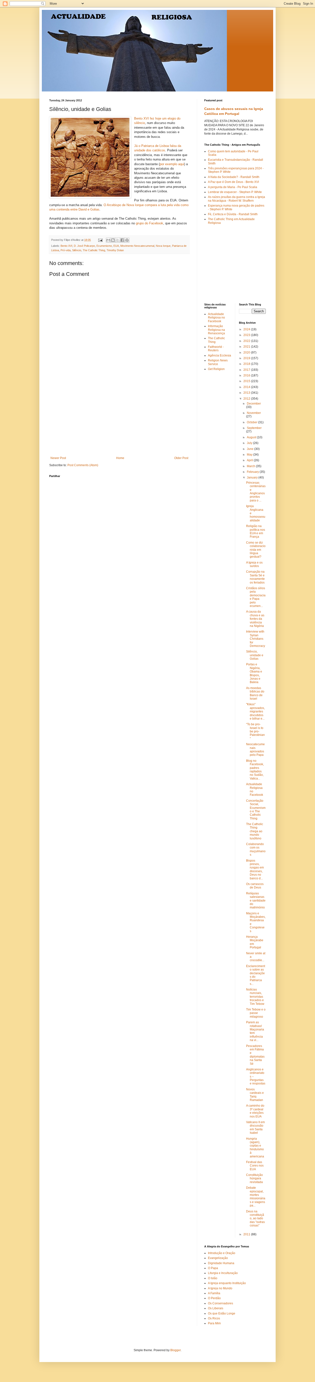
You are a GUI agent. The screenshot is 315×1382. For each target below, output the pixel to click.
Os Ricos (214, 1318)
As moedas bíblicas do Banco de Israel (255, 693)
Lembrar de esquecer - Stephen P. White (235, 192)
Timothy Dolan (115, 250)
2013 (247, 392)
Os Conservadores (220, 1303)
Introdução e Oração (221, 1253)
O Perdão (214, 1298)
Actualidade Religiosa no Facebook (216, 317)
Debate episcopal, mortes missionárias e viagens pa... (255, 1196)
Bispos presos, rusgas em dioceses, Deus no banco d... (255, 869)
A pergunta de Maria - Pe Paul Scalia (232, 187)
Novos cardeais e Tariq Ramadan (255, 1095)
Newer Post (58, 458)
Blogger (175, 1350)
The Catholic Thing (94, 250)
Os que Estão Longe (221, 1313)
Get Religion (216, 369)
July (250, 443)
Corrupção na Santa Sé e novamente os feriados (255, 577)
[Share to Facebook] (122, 240)
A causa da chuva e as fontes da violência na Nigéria (255, 619)
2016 (247, 375)
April (250, 460)
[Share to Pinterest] (127, 240)
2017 (247, 370)
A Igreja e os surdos (254, 564)
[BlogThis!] (112, 240)
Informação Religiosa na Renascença (216, 329)
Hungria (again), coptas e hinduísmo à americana (255, 1147)
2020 (247, 352)
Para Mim (214, 1323)
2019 (247, 358)
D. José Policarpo (84, 245)
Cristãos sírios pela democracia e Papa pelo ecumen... (256, 597)
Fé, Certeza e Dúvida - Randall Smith (233, 214)
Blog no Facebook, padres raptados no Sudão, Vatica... (255, 769)
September (254, 428)
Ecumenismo (104, 245)
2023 (247, 335)
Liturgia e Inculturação (223, 1273)
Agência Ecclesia (219, 355)
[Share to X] (117, 240)
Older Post (181, 458)
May (250, 454)
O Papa (213, 1268)
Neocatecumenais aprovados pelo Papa (255, 750)
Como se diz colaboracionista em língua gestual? (256, 550)
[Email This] (108, 240)
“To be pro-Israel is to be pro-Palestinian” (255, 731)
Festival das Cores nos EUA (255, 1165)
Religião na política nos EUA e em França (255, 531)
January (252, 477)
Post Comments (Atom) (82, 465)
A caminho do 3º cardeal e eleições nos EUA (255, 1111)
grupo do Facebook (149, 223)
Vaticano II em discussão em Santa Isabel (255, 1127)
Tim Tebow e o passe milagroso (256, 1013)
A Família (214, 1293)
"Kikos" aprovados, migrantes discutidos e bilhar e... (255, 711)
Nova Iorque (163, 245)
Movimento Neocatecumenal (137, 245)
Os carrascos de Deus (255, 885)
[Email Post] (100, 239)
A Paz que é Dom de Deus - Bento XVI (233, 182)
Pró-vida (66, 250)
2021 (247, 346)
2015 (247, 381)
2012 (247, 398)
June (250, 449)
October (252, 422)
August (252, 437)
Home (120, 458)
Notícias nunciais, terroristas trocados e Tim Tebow (255, 997)
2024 (247, 329)
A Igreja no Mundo (220, 1288)
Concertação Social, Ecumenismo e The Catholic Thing (256, 809)
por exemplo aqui (172, 164)
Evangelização (218, 1258)
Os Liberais (215, 1308)
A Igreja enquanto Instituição (227, 1283)
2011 (247, 1234)
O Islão (212, 1278)
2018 (247, 364)
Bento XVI (66, 245)
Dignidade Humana (221, 1263)
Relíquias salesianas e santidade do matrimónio (256, 900)
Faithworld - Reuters (216, 348)
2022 (247, 341)
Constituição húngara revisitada (254, 1178)
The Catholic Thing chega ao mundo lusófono (254, 831)
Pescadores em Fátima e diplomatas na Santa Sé (255, 1054)
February (253, 472)
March (251, 466)
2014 (247, 387)
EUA (116, 245)
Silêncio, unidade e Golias (254, 655)
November (254, 413)
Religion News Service (218, 362)
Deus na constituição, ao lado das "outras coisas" (255, 1218)
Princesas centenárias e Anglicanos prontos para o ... (256, 491)
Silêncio (76, 250)
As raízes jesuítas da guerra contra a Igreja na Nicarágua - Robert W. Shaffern (236, 198)
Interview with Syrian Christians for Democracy (255, 639)
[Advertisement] (119, 419)
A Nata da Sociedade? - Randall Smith (233, 177)
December (254, 403)
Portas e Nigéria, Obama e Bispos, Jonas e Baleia (254, 673)
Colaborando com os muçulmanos (256, 849)
